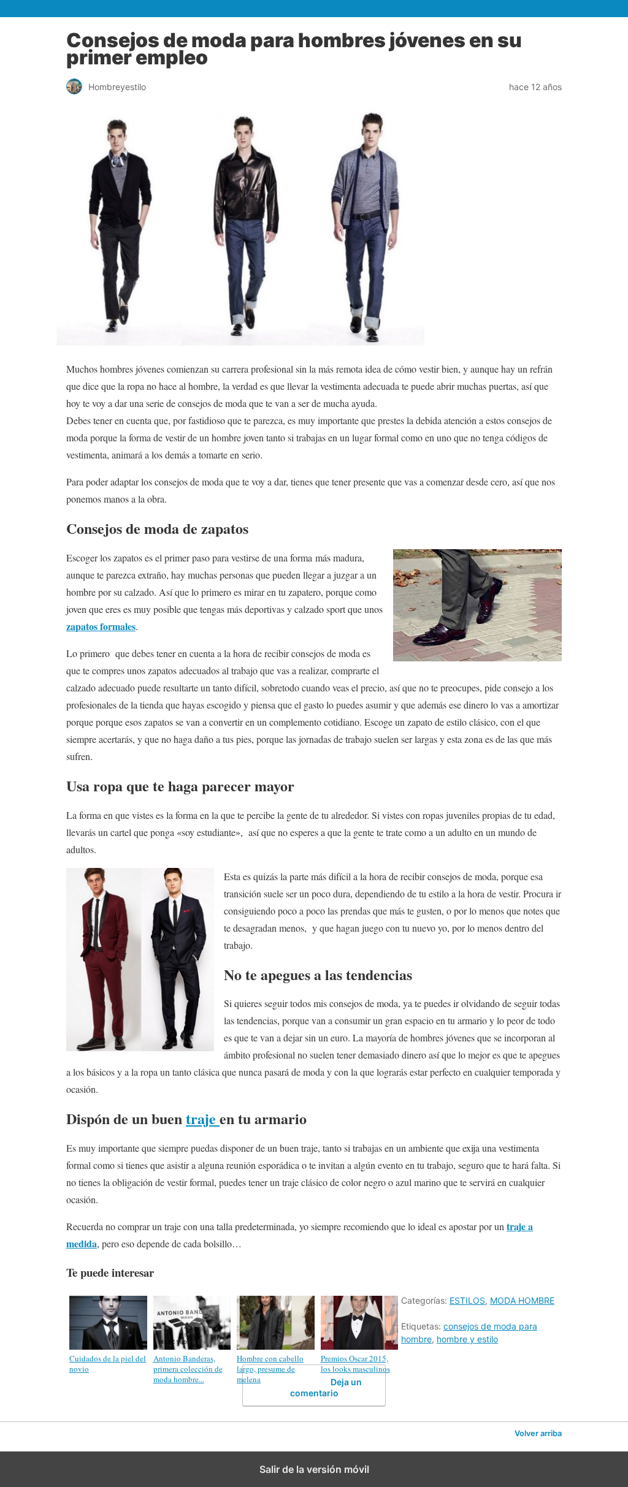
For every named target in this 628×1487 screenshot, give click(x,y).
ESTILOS (467, 1300)
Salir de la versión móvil (314, 1469)
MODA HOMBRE (522, 1300)
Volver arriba (538, 1433)
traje (203, 1118)
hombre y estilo (467, 1339)
